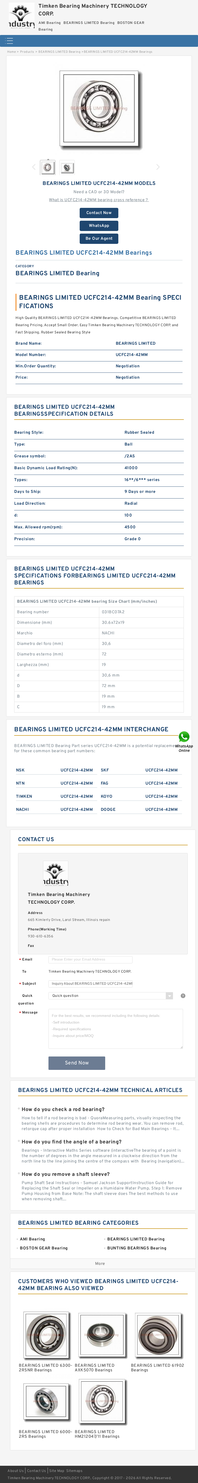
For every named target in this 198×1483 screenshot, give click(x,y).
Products (27, 52)
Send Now (77, 1063)
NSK (20, 770)
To (24, 972)
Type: (19, 444)
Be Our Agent (99, 238)
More (100, 1263)
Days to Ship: (27, 491)
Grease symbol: (30, 456)
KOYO (107, 796)
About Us (15, 1471)
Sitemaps (74, 1471)
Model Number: (30, 355)
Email (25, 959)
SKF (105, 770)
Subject (27, 984)
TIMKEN (24, 796)
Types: (20, 480)
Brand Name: (28, 343)
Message (28, 1012)
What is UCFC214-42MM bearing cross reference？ (99, 200)
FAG (105, 783)
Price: (21, 377)
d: (16, 515)
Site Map (56, 1471)
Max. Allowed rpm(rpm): (38, 527)
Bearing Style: (28, 432)
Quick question (26, 1000)
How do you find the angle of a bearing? (72, 1142)
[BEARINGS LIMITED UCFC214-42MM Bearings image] (99, 108)
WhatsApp (99, 225)
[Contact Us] (184, 741)
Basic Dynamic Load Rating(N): (46, 468)
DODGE (108, 809)
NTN (20, 783)
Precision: (24, 539)
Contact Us (36, 1471)
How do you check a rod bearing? (63, 1109)
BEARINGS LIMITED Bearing (59, 52)
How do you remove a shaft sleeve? (66, 1174)
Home (11, 52)
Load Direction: (30, 503)
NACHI (22, 809)
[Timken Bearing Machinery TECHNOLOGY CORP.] (21, 14)
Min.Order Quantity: (35, 366)
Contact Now (99, 213)
